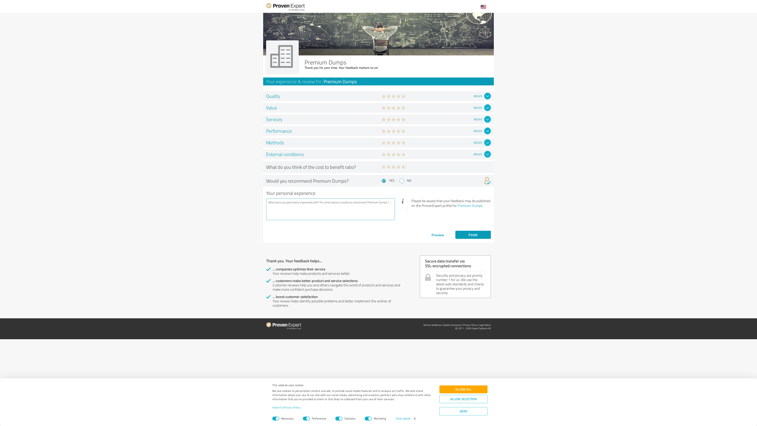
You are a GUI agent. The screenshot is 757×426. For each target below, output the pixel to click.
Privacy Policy (292, 407)
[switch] (306, 418)
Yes (391, 180)
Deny (463, 411)
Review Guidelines (432, 325)
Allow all (463, 389)
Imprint (277, 407)
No (409, 180)
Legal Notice (485, 325)
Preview (438, 235)
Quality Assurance (452, 325)
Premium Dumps (470, 205)
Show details (403, 418)
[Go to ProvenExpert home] (285, 10)
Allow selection (463, 399)
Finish (473, 234)
